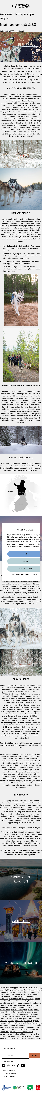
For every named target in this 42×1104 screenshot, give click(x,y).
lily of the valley (11, 1005)
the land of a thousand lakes (18, 1029)
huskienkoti (4, 994)
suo (1, 1025)
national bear (25, 1012)
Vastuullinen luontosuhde (9, 1034)
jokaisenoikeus (27, 999)
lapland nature (35, 1003)
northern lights (14, 1016)
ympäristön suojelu (34, 1038)
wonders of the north (18, 1036)
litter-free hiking (24, 1005)
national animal (13, 1012)
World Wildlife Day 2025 (9, 1038)
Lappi (2, 1005)
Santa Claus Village (34, 1023)
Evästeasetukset (9, 1074)
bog (40, 988)
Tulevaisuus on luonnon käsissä (21, 1032)
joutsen (37, 999)
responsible (19, 1021)
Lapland (26, 1003)
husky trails (22, 996)
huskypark (20, 31)
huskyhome (31, 996)
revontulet (28, 1021)
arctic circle (33, 988)
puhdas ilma (28, 1018)
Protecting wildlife (15, 1018)
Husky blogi (25, 994)
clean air (3, 990)
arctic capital (23, 988)
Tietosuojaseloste (31, 574)
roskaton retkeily (11, 1023)
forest (39, 990)
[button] (37, 6)
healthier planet (6, 992)
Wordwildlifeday (33, 1036)
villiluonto (24, 1034)
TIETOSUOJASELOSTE (9, 1071)
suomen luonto (9, 1025)
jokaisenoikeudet (15, 999)
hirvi (14, 992)
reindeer (37, 1018)
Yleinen (10, 988)
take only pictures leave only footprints (19, 1027)
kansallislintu (17, 1001)
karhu (25, 1001)
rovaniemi (22, 1023)
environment (31, 990)
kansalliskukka (5, 1001)
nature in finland (11, 1014)
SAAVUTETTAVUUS (8, 1076)
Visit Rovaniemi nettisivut (22, 852)
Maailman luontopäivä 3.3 (18, 24)
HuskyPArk (4, 999)
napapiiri (3, 1012)
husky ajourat (15, 994)
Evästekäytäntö (18, 574)
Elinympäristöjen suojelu (16, 990)
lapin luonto (17, 1003)
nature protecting (25, 1014)
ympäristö (22, 1038)
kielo (30, 1001)
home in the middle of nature (28, 992)
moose (36, 1010)
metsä (30, 1010)
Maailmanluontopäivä (19, 1010)
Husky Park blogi (10, 996)
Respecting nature (7, 1021)
